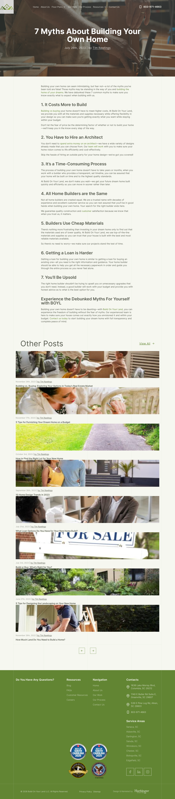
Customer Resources (77, 695)
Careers (71, 699)
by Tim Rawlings (44, 381)
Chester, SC (132, 750)
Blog (69, 685)
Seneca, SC (132, 726)
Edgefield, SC (133, 760)
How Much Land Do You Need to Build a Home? (40, 639)
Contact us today (59, 318)
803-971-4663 (152, 6)
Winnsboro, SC (133, 746)
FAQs (69, 690)
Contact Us (114, 7)
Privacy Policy (85, 791)
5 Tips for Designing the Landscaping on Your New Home (46, 603)
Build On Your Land (113, 309)
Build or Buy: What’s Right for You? (34, 567)
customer (86, 211)
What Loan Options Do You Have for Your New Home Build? (47, 531)
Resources (98, 7)
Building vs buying (50, 110)
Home (36, 7)
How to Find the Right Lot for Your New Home (39, 458)
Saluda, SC (132, 741)
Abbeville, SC (133, 731)
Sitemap (97, 791)
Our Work (72, 7)
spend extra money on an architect (77, 143)
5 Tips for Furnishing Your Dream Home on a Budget (43, 422)
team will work (95, 146)
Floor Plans (57, 7)
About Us (45, 7)
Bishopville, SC (134, 755)
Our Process (85, 7)
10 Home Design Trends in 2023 (32, 494)
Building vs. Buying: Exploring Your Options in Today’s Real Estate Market (54, 386)
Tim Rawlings (101, 47)
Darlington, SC (133, 736)
